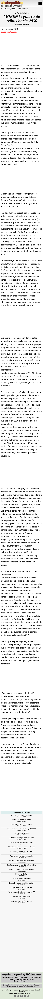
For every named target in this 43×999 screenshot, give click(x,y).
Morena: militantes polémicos (21, 815)
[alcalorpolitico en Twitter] (18, 996)
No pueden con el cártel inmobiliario (22, 883)
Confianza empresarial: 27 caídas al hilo (21, 865)
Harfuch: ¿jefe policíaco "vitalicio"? (21, 860)
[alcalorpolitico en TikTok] (28, 996)
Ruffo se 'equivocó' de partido (21, 901)
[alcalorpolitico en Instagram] (21, 996)
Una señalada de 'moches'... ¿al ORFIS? (21, 829)
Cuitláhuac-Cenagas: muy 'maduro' (21, 838)
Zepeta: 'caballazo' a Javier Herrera (21, 870)
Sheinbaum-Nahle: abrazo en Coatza (21, 847)
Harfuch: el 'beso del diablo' (21, 820)
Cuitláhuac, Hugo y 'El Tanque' (21, 824)
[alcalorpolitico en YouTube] (25, 996)
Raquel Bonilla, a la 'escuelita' (21, 888)
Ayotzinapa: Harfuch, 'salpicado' (21, 856)
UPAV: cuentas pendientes (21, 879)
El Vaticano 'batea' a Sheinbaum (21, 851)
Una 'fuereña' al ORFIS (22, 833)
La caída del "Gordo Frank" (21, 897)
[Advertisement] (17, 49)
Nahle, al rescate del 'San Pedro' (21, 842)
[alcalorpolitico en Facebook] (15, 996)
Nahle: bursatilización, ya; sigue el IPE (21, 892)
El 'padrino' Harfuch (21, 874)
